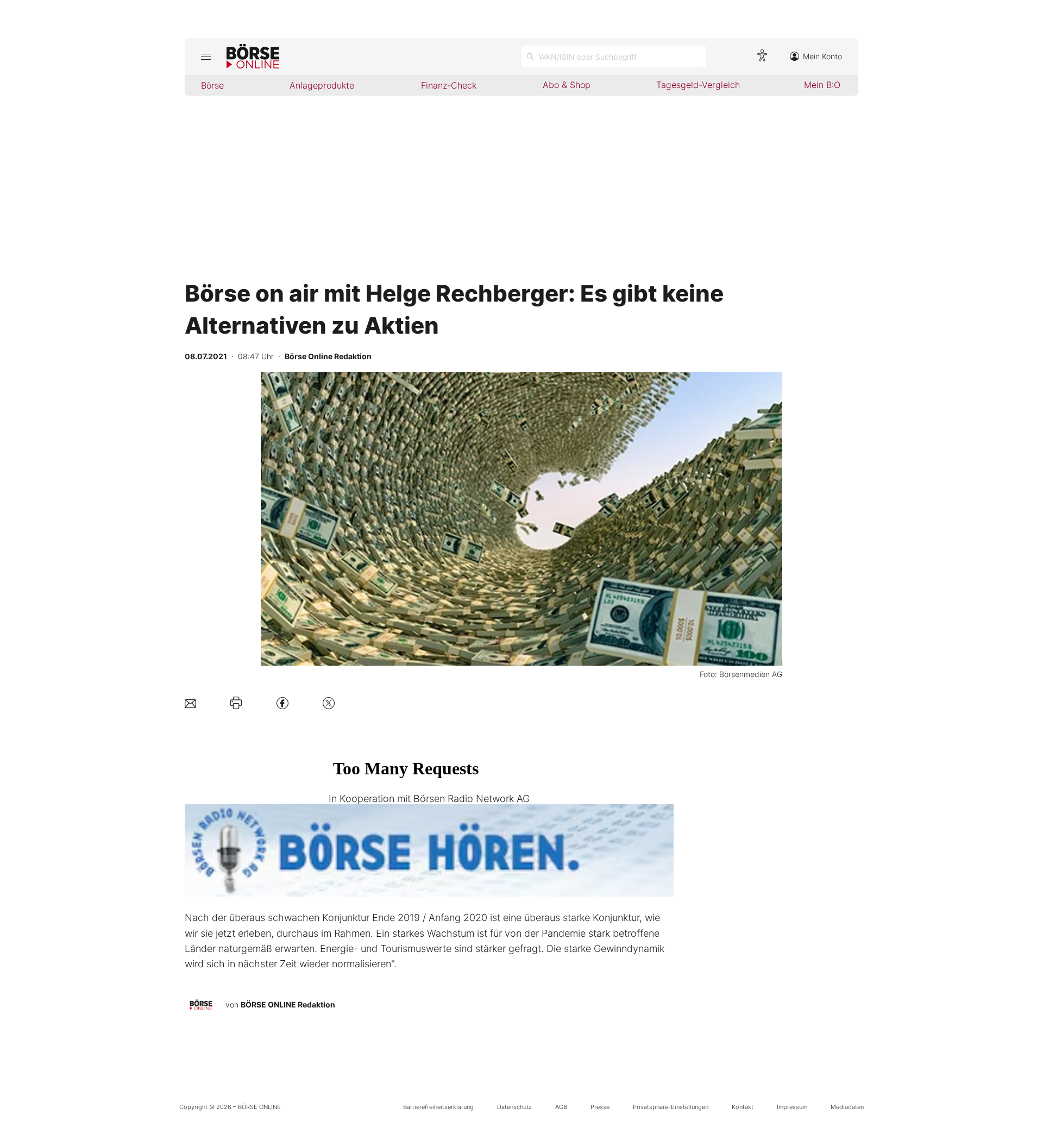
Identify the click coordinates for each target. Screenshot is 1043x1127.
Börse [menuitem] (212, 85)
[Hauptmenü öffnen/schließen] (206, 56)
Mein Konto (822, 56)
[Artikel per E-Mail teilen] (190, 703)
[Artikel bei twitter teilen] (328, 703)
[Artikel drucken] (236, 703)
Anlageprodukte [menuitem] (322, 85)
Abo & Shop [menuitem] (566, 84)
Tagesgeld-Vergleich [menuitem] (698, 84)
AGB (561, 1107)
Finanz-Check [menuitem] (448, 85)
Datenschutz (514, 1107)
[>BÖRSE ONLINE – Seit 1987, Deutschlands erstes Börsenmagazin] (253, 56)
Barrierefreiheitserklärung (438, 1107)
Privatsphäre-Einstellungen (670, 1107)
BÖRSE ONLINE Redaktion (288, 1004)
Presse (600, 1107)
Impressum (792, 1107)
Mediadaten (847, 1107)
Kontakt (742, 1107)
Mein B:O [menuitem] (822, 84)
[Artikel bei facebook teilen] (282, 703)
